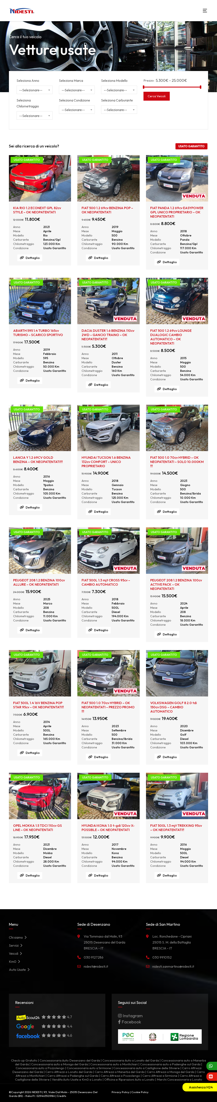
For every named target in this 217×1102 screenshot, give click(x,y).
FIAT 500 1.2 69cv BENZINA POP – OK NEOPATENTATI (107, 210)
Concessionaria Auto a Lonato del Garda (130, 1060)
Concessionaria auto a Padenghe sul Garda (170, 1064)
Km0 (13, 961)
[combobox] (35, 90)
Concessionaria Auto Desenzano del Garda (70, 1060)
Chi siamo (16, 937)
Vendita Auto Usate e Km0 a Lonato (77, 1079)
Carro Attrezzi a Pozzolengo (120, 1076)
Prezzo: (148, 80)
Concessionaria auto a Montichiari (114, 1064)
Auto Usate (18, 969)
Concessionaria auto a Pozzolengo (40, 1068)
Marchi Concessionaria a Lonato (179, 1079)
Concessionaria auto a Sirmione (89, 1068)
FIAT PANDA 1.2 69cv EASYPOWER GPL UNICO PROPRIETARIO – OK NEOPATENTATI (176, 212)
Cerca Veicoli (157, 96)
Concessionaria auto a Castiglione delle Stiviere (146, 1068)
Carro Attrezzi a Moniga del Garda (170, 1072)
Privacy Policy (120, 1092)
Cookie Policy (140, 1092)
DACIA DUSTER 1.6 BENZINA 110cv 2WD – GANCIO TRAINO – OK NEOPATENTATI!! (108, 334)
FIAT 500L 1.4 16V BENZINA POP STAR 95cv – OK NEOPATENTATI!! (38, 705)
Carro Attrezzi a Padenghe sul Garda (72, 1076)
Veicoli (14, 953)
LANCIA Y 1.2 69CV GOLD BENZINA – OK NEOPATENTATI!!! (38, 459)
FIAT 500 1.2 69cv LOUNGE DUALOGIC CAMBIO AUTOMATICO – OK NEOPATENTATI (171, 336)
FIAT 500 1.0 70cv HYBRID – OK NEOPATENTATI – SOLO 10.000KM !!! (177, 461)
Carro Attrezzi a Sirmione (159, 1076)
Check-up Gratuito (24, 1060)
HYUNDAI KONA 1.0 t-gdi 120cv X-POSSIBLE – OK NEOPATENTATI (108, 827)
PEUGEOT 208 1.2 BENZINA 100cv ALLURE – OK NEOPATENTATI (39, 582)
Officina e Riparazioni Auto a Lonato (129, 1079)
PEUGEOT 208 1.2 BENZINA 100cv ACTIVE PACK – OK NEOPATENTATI (176, 584)
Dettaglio (33, 258)
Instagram (132, 1015)
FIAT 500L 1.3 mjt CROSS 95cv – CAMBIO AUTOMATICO (106, 582)
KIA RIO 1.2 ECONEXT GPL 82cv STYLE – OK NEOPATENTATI (37, 210)
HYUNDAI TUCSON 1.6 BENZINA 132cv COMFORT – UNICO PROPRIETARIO (106, 461)
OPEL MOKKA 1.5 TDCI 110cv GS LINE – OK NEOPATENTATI (37, 827)
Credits (61, 1096)
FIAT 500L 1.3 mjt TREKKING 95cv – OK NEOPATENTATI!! (176, 827)
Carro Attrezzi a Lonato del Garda (68, 1072)
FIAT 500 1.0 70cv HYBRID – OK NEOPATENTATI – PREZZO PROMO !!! (108, 707)
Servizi (14, 945)
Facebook (131, 1021)
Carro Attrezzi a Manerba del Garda (120, 1072)
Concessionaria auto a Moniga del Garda (59, 1064)
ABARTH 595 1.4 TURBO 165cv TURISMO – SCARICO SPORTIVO (38, 332)
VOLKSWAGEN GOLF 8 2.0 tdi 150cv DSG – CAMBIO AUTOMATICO (173, 707)
